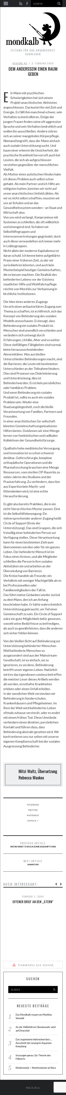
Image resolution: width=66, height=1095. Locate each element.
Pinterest (33, 815)
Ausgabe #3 (19, 63)
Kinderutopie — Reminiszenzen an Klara (36, 1067)
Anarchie (33, 862)
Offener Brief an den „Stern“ (33, 901)
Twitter (33, 810)
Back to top (32, 1087)
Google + (33, 821)
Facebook (33, 805)
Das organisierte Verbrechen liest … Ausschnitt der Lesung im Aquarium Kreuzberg (34, 1043)
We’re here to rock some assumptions (33, 844)
